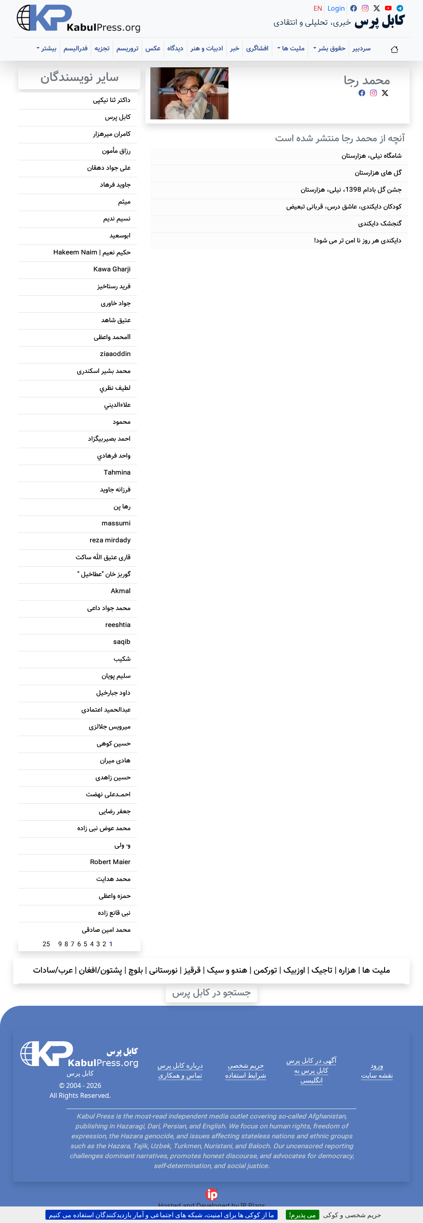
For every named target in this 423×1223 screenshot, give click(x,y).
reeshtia (118, 625)
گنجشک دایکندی (380, 224)
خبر (234, 49)
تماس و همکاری (180, 1075)
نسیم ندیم (117, 219)
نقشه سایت (377, 1075)
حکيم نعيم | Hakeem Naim (92, 253)
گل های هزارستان (378, 173)
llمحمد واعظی (112, 337)
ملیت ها (376, 970)
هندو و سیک (227, 970)
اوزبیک (294, 970)
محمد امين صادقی (106, 930)
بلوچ (135, 970)
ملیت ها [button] (292, 49)
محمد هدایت (113, 879)
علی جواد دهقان (109, 168)
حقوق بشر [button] (330, 49)
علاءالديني (117, 405)
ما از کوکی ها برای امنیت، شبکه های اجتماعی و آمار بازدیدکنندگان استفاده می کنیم (161, 1214)
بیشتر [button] (48, 49)
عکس (152, 49)
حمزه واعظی (115, 896)
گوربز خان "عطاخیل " (104, 575)
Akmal (121, 592)
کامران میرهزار (112, 134)
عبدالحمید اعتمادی (106, 710)
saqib (122, 642)
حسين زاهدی (113, 778)
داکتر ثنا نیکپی (112, 100)
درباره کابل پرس (180, 1065)
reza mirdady (110, 541)
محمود (122, 422)
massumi (116, 524)
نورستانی (163, 970)
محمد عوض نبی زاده (104, 829)
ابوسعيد (120, 236)
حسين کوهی (114, 744)
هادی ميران (115, 761)
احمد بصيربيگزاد (109, 439)
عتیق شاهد (116, 321)
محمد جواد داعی (109, 608)
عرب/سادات (53, 970)
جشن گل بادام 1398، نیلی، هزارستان (351, 190)
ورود (377, 1065)
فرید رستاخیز (114, 287)
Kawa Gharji (112, 270)
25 (46, 945)
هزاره (347, 970)
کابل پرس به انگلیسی (311, 1075)
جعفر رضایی (115, 812)
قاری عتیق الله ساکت (103, 558)
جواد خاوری (116, 304)
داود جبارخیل (113, 693)
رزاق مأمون (116, 151)
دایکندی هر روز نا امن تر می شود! (358, 241)
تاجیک (322, 970)
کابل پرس (118, 117)
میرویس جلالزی (110, 727)
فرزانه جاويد (115, 490)
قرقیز (192, 970)
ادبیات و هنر (206, 49)
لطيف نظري (115, 388)
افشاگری (257, 49)
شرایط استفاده (245, 1075)
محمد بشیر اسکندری (104, 371)
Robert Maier (110, 862)
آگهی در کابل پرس (311, 1060)
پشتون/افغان (100, 970)
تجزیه (102, 49)
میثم (124, 202)
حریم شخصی (246, 1065)
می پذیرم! (302, 1214)
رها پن (122, 507)
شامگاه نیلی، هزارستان (372, 156)
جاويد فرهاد (115, 185)
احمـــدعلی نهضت (108, 795)
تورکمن (265, 970)
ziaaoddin (115, 354)
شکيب (122, 659)
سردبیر (361, 49)
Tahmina (117, 473)
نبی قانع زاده (114, 913)
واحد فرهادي (114, 456)
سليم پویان (116, 676)
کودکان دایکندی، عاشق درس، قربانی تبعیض (344, 207)
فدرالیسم (76, 49)
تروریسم (127, 49)
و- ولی (122, 846)
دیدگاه (175, 49)
